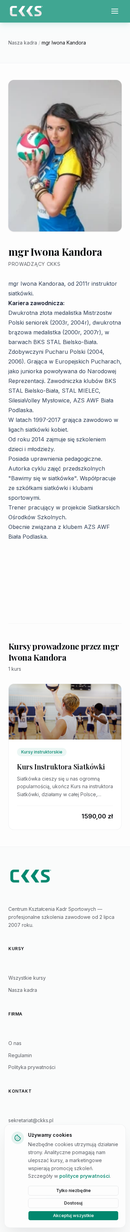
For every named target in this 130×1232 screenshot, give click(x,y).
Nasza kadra (22, 43)
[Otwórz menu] (115, 11)
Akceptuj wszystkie (73, 1215)
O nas (14, 1043)
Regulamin (20, 1055)
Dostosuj (73, 1203)
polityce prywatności (84, 1176)
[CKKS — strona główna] (65, 876)
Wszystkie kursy (27, 978)
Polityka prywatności (31, 1067)
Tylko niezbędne (73, 1190)
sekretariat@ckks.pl (30, 1120)
